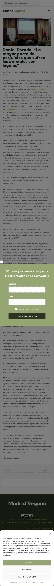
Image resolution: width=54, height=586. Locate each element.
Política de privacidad (35, 582)
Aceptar (27, 562)
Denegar (27, 569)
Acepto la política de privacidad (28, 309)
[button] (50, 533)
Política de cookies (17, 582)
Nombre (12, 284)
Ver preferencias (27, 576)
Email (11, 297)
